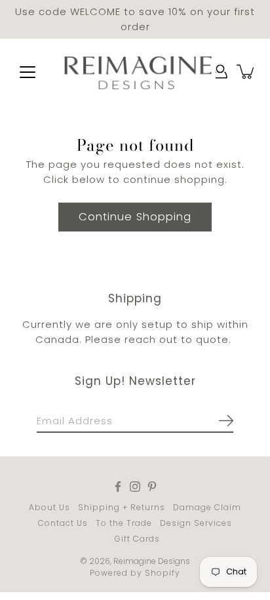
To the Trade (124, 523)
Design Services (196, 523)
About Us (49, 507)
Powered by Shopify (135, 572)
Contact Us (63, 523)
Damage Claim (207, 507)
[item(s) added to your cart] (246, 71)
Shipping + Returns (121, 507)
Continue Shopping (135, 216)
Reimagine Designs (151, 561)
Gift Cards (137, 538)
